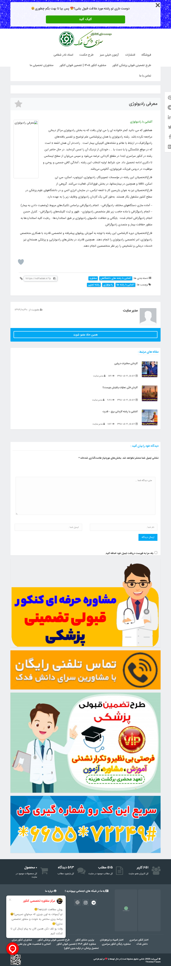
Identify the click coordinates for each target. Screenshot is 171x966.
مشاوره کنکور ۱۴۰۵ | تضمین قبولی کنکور (83, 65)
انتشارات (130, 54)
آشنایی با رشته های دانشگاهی (115, 278)
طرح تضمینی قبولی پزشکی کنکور (131, 65)
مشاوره (93, 278)
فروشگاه (146, 54)
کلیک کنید (85, 19)
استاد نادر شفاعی (63, 54)
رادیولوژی (108, 285)
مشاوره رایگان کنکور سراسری (116, 944)
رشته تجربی (94, 285)
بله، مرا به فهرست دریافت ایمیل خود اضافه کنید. (129, 553)
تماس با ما (145, 75)
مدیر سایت (130, 311)
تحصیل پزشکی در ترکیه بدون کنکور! (81, 948)
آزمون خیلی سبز (109, 54)
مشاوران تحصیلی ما (41, 65)
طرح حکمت (86, 54)
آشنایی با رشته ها (125, 285)
